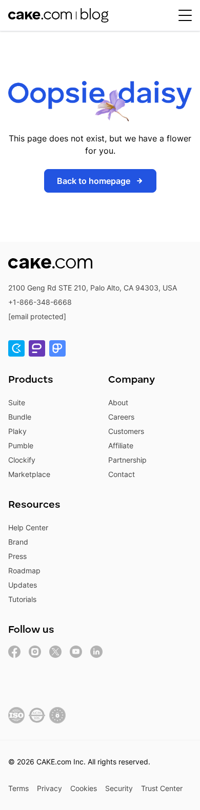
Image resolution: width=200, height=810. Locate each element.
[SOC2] (37, 715)
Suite (16, 402)
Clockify (21, 459)
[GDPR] (57, 715)
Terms (18, 788)
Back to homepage (93, 181)
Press (17, 556)
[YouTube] (76, 652)
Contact (121, 474)
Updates (22, 584)
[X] (55, 652)
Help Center (28, 527)
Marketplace (29, 474)
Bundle (19, 416)
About (118, 402)
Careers (121, 416)
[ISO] (16, 715)
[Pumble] (37, 348)
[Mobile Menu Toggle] (185, 15)
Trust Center (162, 788)
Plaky (17, 431)
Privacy (49, 788)
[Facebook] (14, 652)
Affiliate (120, 445)
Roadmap (24, 570)
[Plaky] (57, 348)
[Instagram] (35, 652)
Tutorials (22, 599)
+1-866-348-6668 (40, 302)
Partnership (127, 459)
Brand (18, 541)
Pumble (20, 445)
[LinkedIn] (96, 652)
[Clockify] (16, 348)
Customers (126, 431)
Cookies (83, 788)
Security (119, 788)
